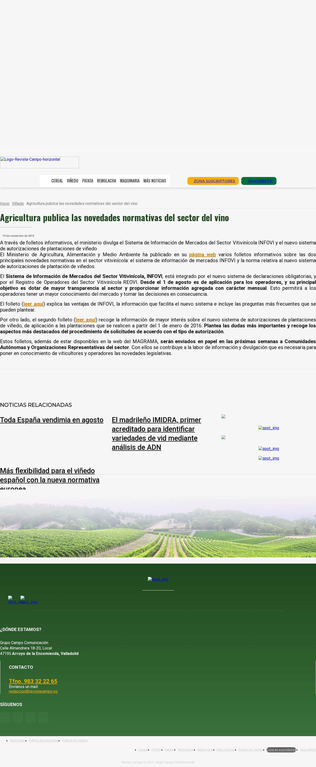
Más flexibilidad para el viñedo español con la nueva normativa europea (49, 480)
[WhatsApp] (94, 381)
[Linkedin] (112, 381)
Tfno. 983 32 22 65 (33, 681)
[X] (76, 381)
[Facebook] (58, 381)
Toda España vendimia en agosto (51, 420)
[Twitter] (43, 717)
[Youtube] (30, 717)
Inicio (4, 203)
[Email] (129, 381)
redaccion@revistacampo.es (33, 691)
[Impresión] (147, 381)
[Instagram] (18, 717)
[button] (177, 180)
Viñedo (18, 203)
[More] (165, 381)
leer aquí (85, 320)
